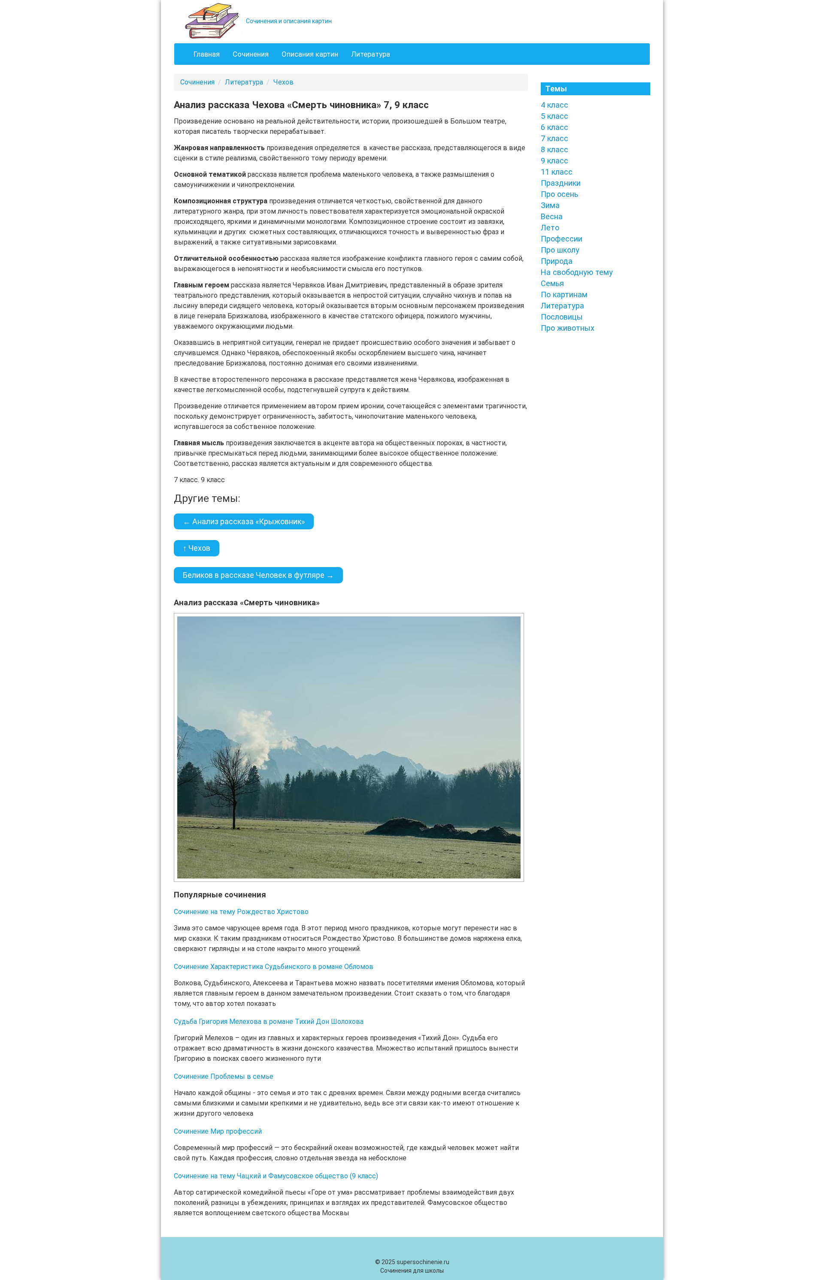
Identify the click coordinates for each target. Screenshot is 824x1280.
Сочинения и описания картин (288, 21)
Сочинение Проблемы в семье (223, 1076)
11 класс (557, 171)
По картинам (564, 294)
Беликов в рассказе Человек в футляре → (258, 575)
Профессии (561, 238)
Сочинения (251, 54)
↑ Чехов (196, 547)
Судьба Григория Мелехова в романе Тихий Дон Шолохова (269, 1021)
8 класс (554, 149)
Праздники (561, 182)
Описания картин (310, 54)
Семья (552, 283)
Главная (207, 54)
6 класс (554, 127)
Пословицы (562, 316)
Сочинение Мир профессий (218, 1131)
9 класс (554, 160)
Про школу (560, 249)
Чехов (283, 82)
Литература (370, 54)
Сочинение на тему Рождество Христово (241, 912)
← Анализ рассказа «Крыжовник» (244, 521)
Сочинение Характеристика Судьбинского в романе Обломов (273, 967)
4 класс (554, 104)
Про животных (567, 327)
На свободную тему (577, 272)
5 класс (554, 116)
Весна (552, 216)
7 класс (554, 138)
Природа (557, 261)
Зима (550, 205)
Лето (550, 227)
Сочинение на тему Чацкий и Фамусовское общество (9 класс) (276, 1176)
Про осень (559, 194)
